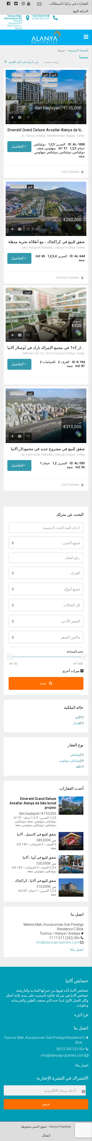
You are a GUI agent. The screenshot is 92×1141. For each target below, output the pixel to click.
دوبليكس (75, 754)
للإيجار (27, 292)
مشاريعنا (17, 75)
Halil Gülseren (70, 172)
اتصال (46, 1135)
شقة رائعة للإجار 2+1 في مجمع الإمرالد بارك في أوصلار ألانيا (46, 348)
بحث (43, 683)
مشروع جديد (32, 80)
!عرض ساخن (32, 75)
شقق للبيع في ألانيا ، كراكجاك (35, 881)
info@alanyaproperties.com (57, 942)
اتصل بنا (77, 949)
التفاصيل (17, 146)
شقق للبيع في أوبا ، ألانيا (39, 857)
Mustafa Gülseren (67, 277)
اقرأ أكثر (82, 1015)
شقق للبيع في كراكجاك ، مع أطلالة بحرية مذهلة (46, 242)
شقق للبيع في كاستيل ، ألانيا (36, 834)
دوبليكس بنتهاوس (70, 760)
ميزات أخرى (71, 671)
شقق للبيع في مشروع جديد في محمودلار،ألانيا (48, 449)
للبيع (54, 75)
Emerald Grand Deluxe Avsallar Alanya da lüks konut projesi (46, 130)
